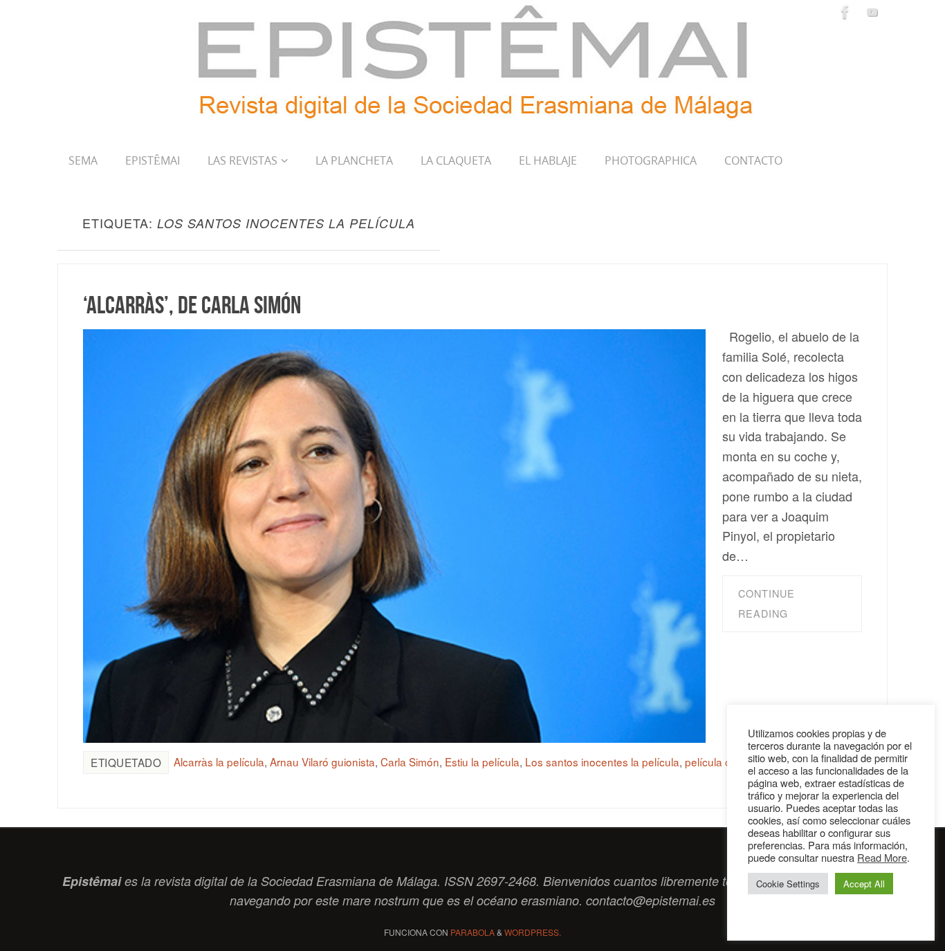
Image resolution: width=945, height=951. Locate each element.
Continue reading (766, 603)
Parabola (472, 932)
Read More (882, 857)
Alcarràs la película (219, 761)
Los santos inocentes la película (602, 761)
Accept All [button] (864, 883)
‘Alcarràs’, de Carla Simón (192, 304)
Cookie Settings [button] (788, 883)
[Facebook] (845, 12)
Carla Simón (409, 761)
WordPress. (532, 932)
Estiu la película (482, 761)
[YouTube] (872, 12)
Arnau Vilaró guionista (322, 761)
